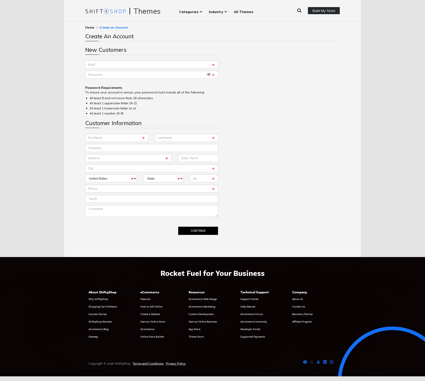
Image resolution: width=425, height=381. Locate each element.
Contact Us (298, 306)
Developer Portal (250, 329)
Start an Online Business (203, 321)
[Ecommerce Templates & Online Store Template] (105, 11)
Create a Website (150, 314)
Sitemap (93, 336)
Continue (198, 230)
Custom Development (201, 314)
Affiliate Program (302, 321)
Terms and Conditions (148, 363)
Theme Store (196, 336)
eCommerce (147, 329)
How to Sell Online (151, 306)
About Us (297, 299)
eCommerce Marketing (202, 306)
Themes (146, 10)
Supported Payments (252, 336)
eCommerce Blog (98, 329)
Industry (216, 12)
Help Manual (247, 306)
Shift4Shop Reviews (100, 321)
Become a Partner (302, 314)
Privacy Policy (176, 363)
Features (145, 299)
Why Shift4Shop (98, 299)
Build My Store (323, 10)
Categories (189, 12)
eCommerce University (253, 321)
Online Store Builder (152, 336)
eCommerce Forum (251, 314)
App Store (194, 329)
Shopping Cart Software (103, 306)
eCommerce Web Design (203, 299)
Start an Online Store (152, 321)
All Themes (243, 12)
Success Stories (98, 314)
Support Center (249, 299)
